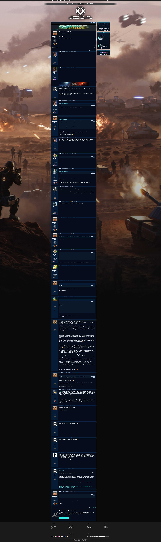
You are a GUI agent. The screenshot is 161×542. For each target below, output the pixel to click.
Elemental (70, 526)
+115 (54, 463)
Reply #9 (60, 186)
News (65, 0)
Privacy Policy (76, 540)
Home (52, 29)
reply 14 (66, 284)
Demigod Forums (70, 33)
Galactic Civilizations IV (71, 527)
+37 (54, 77)
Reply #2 (60, 67)
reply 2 (67, 103)
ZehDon (54, 458)
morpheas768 (54, 36)
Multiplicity (52, 530)
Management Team (89, 527)
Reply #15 (60, 280)
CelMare (54, 91)
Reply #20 (60, 405)
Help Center (105, 525)
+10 (54, 259)
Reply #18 (60, 372)
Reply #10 (60, 201)
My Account (105, 526)
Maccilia (54, 158)
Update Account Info (106, 530)
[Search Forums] (109, 0)
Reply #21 (60, 421)
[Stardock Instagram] (105, 52)
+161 (54, 41)
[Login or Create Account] (106, 0)
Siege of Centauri (71, 533)
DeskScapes (52, 529)
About (87, 525)
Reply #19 (60, 389)
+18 (54, 329)
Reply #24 (60, 468)
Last (95, 50)
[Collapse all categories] (108, 33)
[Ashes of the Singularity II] (80, 12)
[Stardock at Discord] (102, 54)
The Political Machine (71, 530)
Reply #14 (60, 265)
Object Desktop (53, 525)
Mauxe (55, 325)
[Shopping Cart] (107, 0)
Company (88, 523)
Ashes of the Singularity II (72, 525)
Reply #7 (60, 153)
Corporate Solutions (53, 526)
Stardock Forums (73, 389)
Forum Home (54, 24)
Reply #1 (60, 51)
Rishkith (54, 206)
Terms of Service (80, 540)
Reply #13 (60, 249)
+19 (54, 275)
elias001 (54, 191)
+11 (54, 97)
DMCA (83, 540)
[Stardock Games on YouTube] (102, 52)
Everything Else (56, 29)
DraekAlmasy (54, 394)
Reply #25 (60, 491)
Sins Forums (73, 168)
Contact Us (88, 533)
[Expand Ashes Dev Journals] (98, 37)
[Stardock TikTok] (103, 54)
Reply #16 (60, 296)
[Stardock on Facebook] (101, 52)
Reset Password (106, 529)
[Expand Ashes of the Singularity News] (98, 45)
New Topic (93, 22)
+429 (54, 306)
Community (61, 0)
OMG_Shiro (55, 56)
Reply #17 (60, 319)
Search (58, 24)
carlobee (54, 443)
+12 (54, 432)
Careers (87, 528)
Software (55, 0)
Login (60, 24)
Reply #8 (60, 168)
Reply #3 (60, 86)
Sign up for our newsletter (91, 536)
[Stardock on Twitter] (99, 52)
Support (70, 0)
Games (58, 0)
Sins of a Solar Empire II (71, 528)
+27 (54, 212)
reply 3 (66, 119)
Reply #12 (60, 233)
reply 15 (68, 300)
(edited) (77, 86)
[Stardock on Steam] (107, 52)
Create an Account (106, 527)
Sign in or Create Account (64, 518)
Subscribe (107, 536)
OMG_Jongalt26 (55, 270)
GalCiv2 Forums (74, 186)
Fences (52, 528)
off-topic (94, 45)
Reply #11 (60, 217)
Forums (87, 534)
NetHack (60, 391)
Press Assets (88, 530)
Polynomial (55, 72)
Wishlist (91, 3)
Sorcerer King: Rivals (71, 534)
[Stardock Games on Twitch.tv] (104, 52)
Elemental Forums (74, 201)
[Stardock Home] (52, 0)
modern (88, 396)
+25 (54, 62)
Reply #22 (60, 437)
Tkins (55, 427)
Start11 (52, 527)
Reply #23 (60, 452)
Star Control (70, 529)
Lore (76, 3)
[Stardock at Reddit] (100, 54)
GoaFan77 (55, 173)
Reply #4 (60, 100)
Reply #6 (60, 137)
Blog (67, 0)
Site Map (86, 540)
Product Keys (105, 528)
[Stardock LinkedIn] (105, 54)
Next (93, 50)
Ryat (55, 302)
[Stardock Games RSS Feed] (106, 54)
